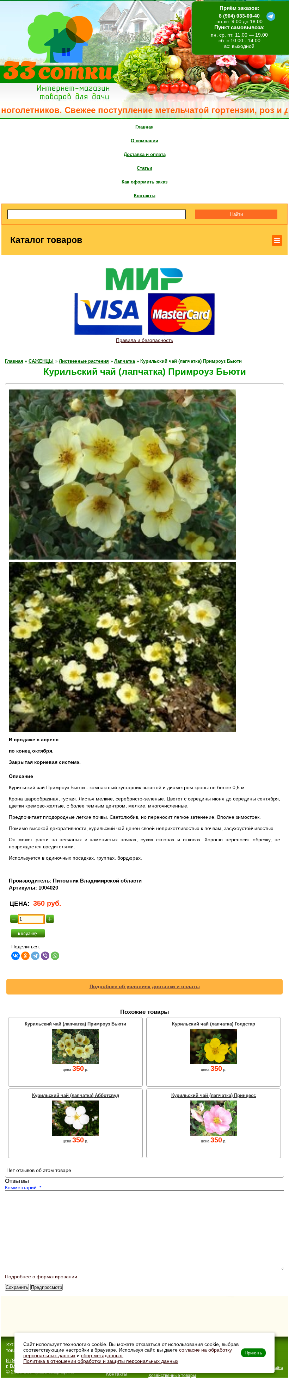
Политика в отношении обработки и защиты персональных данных (100, 1361)
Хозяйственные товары (172, 1375)
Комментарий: (23, 1187)
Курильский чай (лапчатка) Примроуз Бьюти (75, 1024)
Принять (253, 1352)
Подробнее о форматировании (41, 1276)
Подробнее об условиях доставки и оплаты (145, 986)
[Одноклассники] (25, 956)
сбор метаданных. (102, 1355)
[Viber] (45, 956)
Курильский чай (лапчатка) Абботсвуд (75, 1095)
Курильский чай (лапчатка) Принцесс (213, 1095)
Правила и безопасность (144, 340)
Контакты (144, 195)
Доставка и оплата (145, 154)
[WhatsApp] (55, 956)
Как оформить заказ (144, 182)
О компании (144, 140)
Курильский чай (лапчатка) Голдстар (213, 1024)
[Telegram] (35, 956)
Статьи (144, 168)
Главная (144, 127)
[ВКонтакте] (15, 956)
